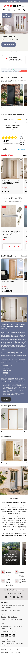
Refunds (7, 652)
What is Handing (5, 607)
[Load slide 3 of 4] (15, 51)
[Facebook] (6, 597)
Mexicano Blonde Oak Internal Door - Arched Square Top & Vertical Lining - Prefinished (11, 182)
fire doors (11, 378)
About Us (5, 399)
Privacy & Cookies (6, 628)
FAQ (9, 617)
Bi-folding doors (6, 367)
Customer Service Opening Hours (10, 610)
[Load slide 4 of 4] (17, 51)
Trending (4, 463)
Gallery (24, 605)
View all (24, 155)
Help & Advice (17, 605)
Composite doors (7, 370)
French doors (6, 368)
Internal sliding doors (7, 365)
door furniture (16, 381)
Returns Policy (18, 619)
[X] (22, 597)
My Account (4, 605)
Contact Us (14, 617)
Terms (2, 652)
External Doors (5, 108)
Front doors (5, 373)
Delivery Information (7, 619)
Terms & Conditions (6, 626)
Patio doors (5, 372)
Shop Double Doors (8, 44)
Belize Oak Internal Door (8, 281)
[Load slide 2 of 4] (13, 51)
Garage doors (6, 375)
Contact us (12, 535)
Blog (10, 605)
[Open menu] (3, 10)
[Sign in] (14, 10)
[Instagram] (10, 597)
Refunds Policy (18, 626)
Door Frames (5, 432)
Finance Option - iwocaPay (9, 631)
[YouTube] (14, 597)
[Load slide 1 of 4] (11, 51)
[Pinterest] (18, 597)
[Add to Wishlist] (21, 159)
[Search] (9, 10)
